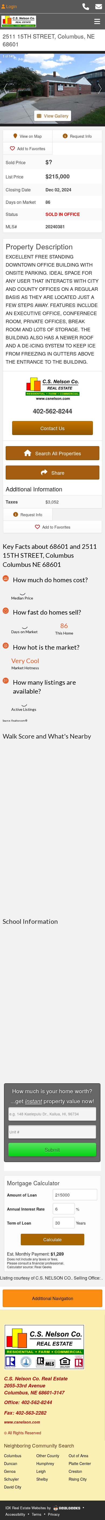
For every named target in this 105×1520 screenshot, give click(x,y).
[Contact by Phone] (85, 6)
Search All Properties (57, 453)
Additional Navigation (52, 1298)
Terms (36, 1514)
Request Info (80, 136)
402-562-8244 (52, 410)
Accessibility (15, 1514)
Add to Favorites (30, 148)
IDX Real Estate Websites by (28, 1507)
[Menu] (97, 21)
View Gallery (56, 116)
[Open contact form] (98, 6)
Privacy (54, 1514)
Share (57, 472)
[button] (5, 88)
